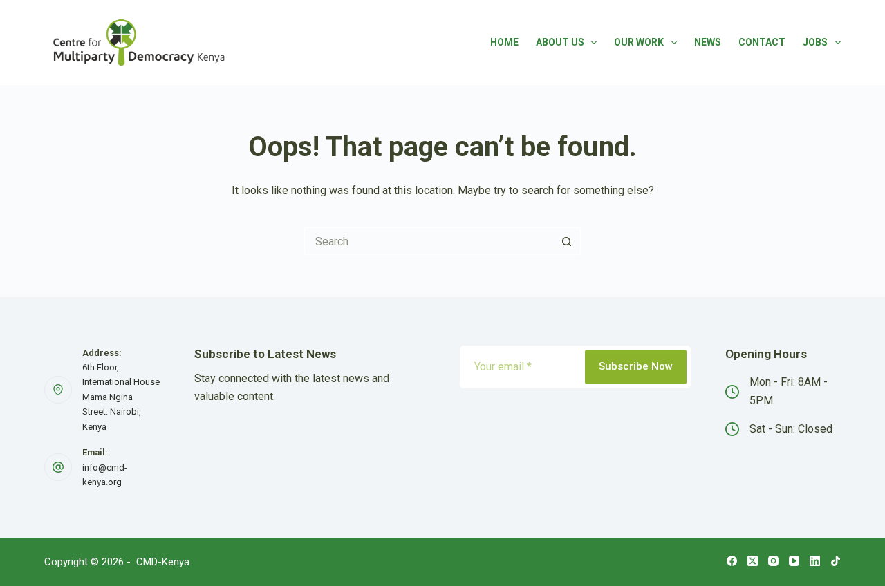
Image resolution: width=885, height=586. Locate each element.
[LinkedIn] (815, 561)
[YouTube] (794, 561)
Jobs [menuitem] (815, 42)
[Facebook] (732, 561)
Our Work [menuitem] (639, 42)
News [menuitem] (707, 42)
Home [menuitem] (504, 42)
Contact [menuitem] (761, 42)
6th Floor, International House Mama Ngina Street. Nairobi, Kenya (121, 397)
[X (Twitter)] (752, 561)
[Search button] (567, 241)
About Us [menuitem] (560, 42)
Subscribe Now (636, 366)
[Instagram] (773, 561)
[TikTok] (835, 561)
